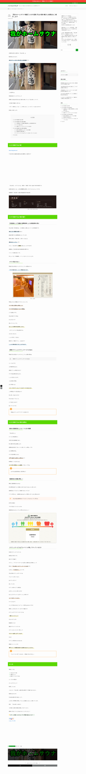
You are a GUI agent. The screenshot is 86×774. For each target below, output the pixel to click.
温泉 (21, 746)
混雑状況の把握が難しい (21, 131)
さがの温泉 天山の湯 (18, 119)
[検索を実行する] (77, 50)
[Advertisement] (32, 734)
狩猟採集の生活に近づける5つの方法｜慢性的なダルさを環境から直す (69, 84)
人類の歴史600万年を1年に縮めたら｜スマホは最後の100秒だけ (69, 87)
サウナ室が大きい (20, 124)
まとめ (15, 134)
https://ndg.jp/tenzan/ (13, 150)
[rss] (76, 3)
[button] (20, 766)
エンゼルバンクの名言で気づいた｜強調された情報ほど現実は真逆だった (69, 98)
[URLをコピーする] (45, 766)
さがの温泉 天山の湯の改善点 (20, 128)
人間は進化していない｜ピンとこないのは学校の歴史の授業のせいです (69, 91)
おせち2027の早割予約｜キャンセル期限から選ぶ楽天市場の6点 (69, 94)
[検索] (77, 3)
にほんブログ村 (12, 720)
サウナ (18, 746)
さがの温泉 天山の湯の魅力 (20, 121)
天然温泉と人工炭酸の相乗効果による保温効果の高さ (26, 123)
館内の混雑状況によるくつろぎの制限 (23, 129)
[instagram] (74, 3)
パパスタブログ (13, 6)
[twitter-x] (73, 3)
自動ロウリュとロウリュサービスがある (24, 126)
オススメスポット (12, 746)
